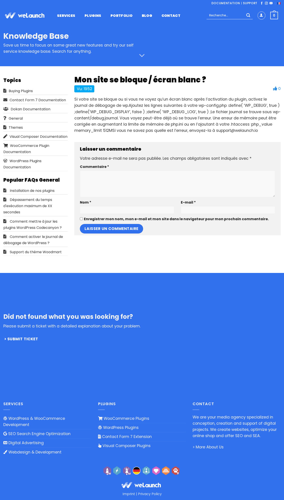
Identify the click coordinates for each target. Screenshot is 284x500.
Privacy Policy (150, 493)
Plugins (93, 16)
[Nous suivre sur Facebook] (261, 3)
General (16, 118)
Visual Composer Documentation (38, 136)
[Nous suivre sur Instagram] (266, 3)
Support (250, 3)
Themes (16, 127)
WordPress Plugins (120, 427)
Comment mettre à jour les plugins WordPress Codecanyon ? (32, 224)
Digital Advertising (25, 443)
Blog (147, 16)
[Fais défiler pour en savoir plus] (142, 56)
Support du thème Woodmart (36, 252)
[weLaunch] (25, 15)
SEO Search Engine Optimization (39, 433)
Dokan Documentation (30, 109)
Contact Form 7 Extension (126, 436)
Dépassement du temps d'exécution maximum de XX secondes (27, 206)
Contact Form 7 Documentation (38, 100)
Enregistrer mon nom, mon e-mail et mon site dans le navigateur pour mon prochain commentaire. (176, 219)
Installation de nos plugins (32, 190)
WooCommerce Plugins (126, 418)
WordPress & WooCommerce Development (34, 421)
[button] (261, 15)
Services (66, 16)
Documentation (225, 3)
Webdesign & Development (34, 452)
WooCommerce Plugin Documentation (26, 148)
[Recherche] (248, 16)
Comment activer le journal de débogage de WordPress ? (33, 239)
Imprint (128, 493)
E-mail (188, 202)
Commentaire (94, 166)
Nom (85, 202)
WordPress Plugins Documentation (22, 164)
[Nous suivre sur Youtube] (271, 3)
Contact (171, 16)
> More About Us (208, 447)
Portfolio (121, 16)
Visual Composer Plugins (126, 445)
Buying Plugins (21, 90)
